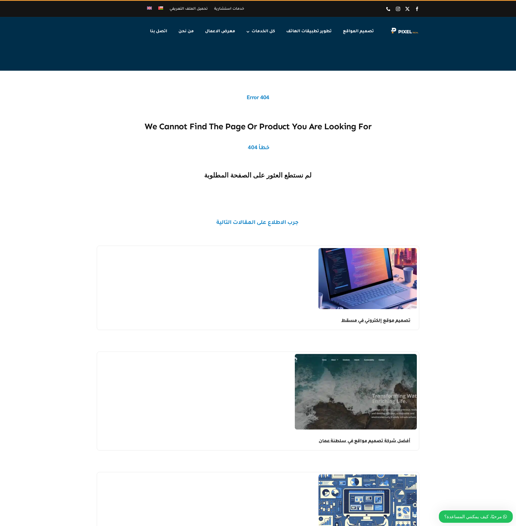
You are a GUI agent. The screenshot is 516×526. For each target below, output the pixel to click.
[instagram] (398, 9)
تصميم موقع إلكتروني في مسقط (375, 321)
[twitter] (407, 9)
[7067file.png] (367, 476)
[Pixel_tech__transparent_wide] (404, 29)
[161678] (367, 250)
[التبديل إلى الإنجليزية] (149, 9)
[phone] (388, 9)
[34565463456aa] (356, 356)
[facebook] (417, 9)
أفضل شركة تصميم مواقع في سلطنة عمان (364, 441)
